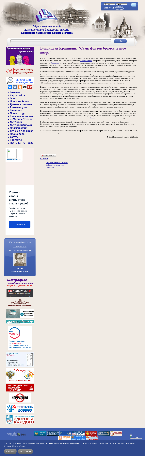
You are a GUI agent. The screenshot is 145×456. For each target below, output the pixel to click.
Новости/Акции (19, 101)
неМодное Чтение (21, 119)
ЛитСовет (16, 122)
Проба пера (17, 134)
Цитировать (50, 167)
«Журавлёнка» (86, 61)
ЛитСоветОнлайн (21, 125)
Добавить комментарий (55, 165)
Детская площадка (21, 131)
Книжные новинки (21, 116)
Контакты (16, 140)
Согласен (10, 451)
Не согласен (25, 451)
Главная (15, 92)
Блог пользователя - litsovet (57, 163)
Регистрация (110, 8)
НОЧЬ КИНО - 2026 (21, 142)
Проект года (17, 113)
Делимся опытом (21, 104)
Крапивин (55, 63)
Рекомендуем (18, 107)
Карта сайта (17, 95)
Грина (92, 118)
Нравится (44, 158)
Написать (20, 224)
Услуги (14, 137)
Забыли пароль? (120, 7)
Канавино (16, 110)
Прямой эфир (18, 128)
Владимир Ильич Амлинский (19, 250)
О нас (13, 98)
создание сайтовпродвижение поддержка (12, 434)
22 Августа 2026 (19, 246)
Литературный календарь (20, 242)
